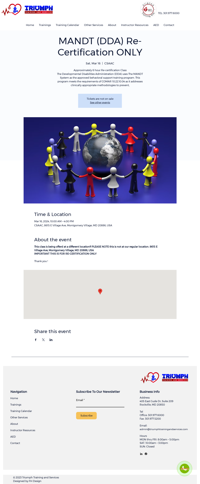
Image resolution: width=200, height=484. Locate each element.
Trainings (15, 404)
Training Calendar (21, 411)
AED (13, 436)
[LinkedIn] (141, 453)
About (14, 423)
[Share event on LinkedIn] (51, 340)
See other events (100, 102)
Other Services (19, 417)
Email (79, 400)
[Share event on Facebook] (35, 340)
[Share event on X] (43, 340)
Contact (15, 443)
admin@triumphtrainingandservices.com (164, 429)
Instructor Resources (22, 430)
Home (14, 398)
